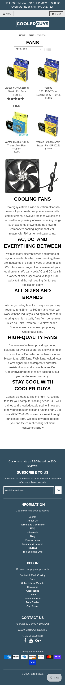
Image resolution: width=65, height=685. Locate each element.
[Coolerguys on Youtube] (31, 640)
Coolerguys (37, 673)
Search (32, 516)
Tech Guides (32, 602)
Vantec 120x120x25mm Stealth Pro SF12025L (48, 91)
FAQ (32, 528)
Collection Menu (31, 428)
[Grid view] (46, 49)
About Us (33, 520)
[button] (16, 98)
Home (22, 35)
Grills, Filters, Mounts (32, 583)
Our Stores (32, 606)
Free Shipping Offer (32, 551)
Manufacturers (33, 598)
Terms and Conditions (33, 524)
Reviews (32, 547)
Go (58, 490)
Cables (32, 594)
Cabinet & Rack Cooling (33, 575)
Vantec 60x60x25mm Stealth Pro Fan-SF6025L (17, 91)
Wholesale (32, 532)
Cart (58, 14)
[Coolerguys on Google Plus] (38, 640)
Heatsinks (32, 587)
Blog (32, 536)
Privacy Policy (32, 540)
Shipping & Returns (32, 544)
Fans (31, 35)
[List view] (49, 49)
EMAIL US (44, 623)
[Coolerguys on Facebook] (25, 640)
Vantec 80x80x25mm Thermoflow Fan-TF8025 (17, 145)
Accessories (32, 590)
